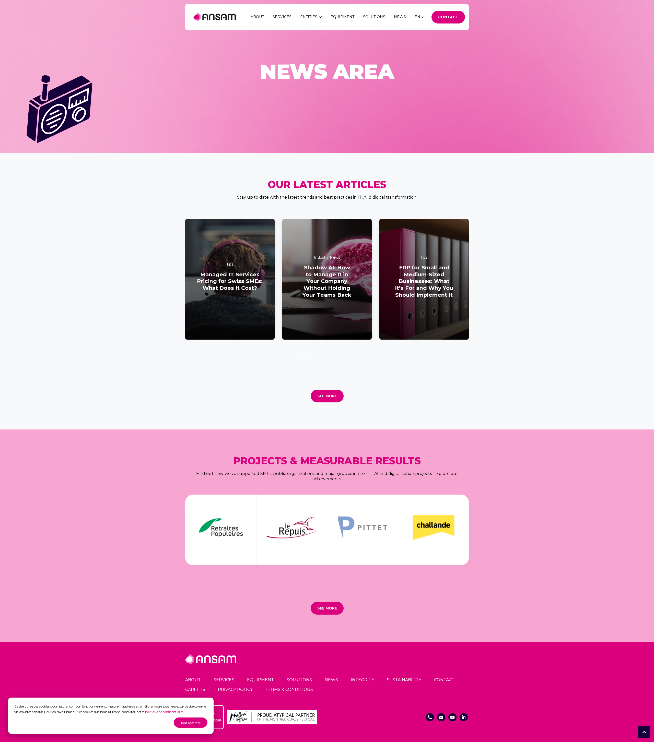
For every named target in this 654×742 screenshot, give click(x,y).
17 (342, 352)
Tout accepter (191, 723)
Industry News (327, 257)
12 (330, 352)
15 (337, 352)
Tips (229, 264)
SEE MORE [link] (327, 396)
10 (324, 352)
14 (335, 352)
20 (350, 352)
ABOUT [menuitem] (193, 679)
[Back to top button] (644, 732)
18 (345, 352)
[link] (214, 16)
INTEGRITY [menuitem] (362, 679)
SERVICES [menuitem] (224, 679)
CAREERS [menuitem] (195, 689)
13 (332, 352)
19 (347, 352)
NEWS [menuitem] (331, 679)
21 (352, 352)
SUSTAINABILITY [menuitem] (404, 679)
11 (327, 352)
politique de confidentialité (164, 712)
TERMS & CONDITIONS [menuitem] (289, 689)
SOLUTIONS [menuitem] (299, 679)
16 (340, 352)
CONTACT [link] (448, 17)
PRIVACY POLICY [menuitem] (235, 689)
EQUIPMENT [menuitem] (260, 679)
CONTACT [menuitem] (444, 679)
